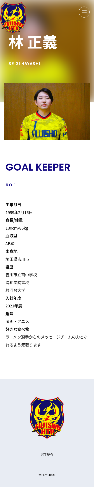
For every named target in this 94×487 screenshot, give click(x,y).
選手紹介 (47, 454)
